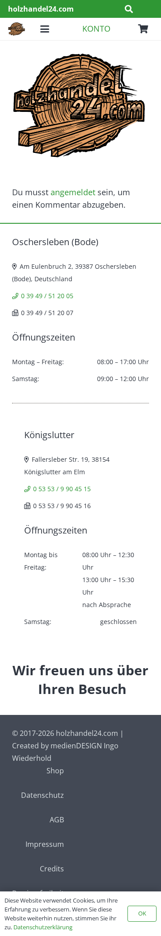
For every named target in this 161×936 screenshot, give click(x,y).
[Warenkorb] (143, 29)
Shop (55, 771)
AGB (57, 820)
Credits (52, 869)
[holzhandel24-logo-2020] (16, 29)
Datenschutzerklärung (42, 927)
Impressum (44, 844)
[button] (129, 9)
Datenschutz (42, 795)
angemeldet (73, 192)
